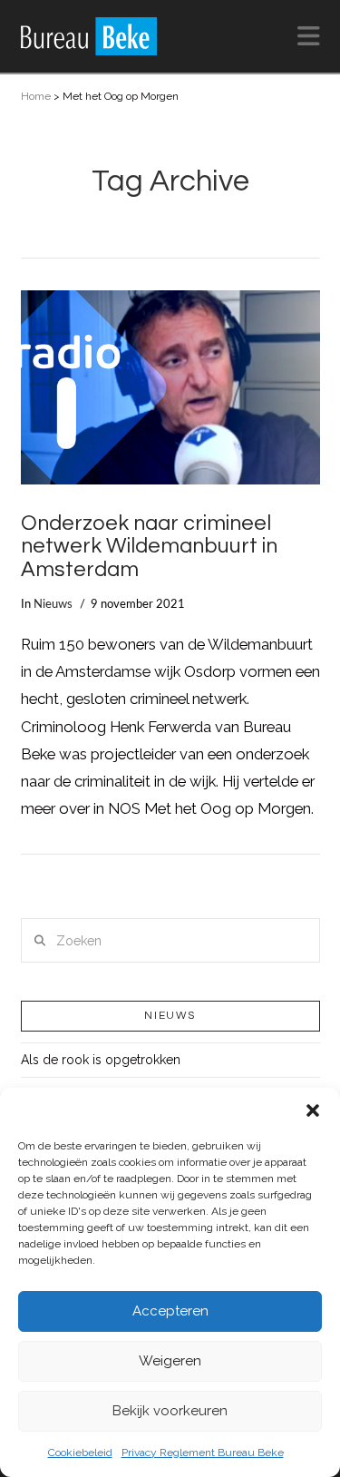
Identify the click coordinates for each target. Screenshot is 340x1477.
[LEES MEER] (170, 387)
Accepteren (170, 1311)
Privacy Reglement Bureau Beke (202, 1452)
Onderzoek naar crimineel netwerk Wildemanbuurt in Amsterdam (149, 547)
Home (36, 96)
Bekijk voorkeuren (170, 1411)
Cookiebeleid (80, 1452)
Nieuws (53, 604)
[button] (313, 1110)
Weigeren (170, 1361)
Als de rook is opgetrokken (100, 1059)
